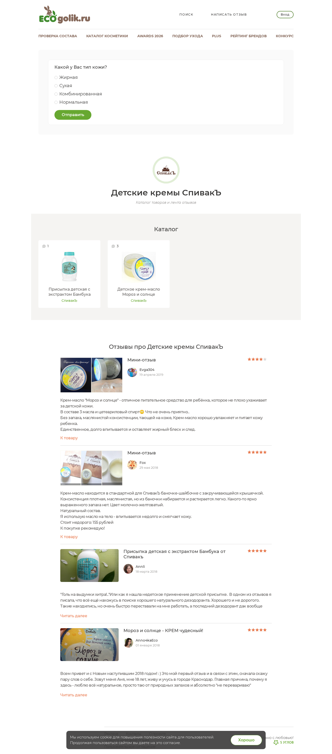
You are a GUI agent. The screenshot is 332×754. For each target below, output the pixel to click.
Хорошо (246, 740)
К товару (69, 438)
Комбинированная (80, 94)
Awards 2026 (150, 36)
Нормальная (73, 102)
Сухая (65, 85)
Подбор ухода (187, 36)
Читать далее (73, 616)
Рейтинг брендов (248, 36)
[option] (69, 274)
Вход (285, 14)
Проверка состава (57, 36)
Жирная (68, 77)
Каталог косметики (107, 36)
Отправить (73, 114)
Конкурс (285, 36)
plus (216, 36)
